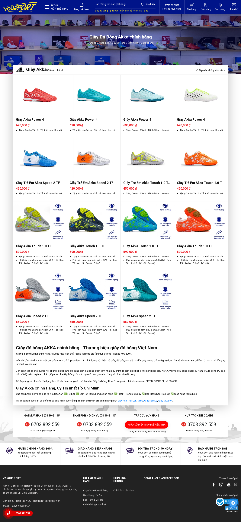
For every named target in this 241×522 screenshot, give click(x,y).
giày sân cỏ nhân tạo (131, 10)
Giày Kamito (150, 400)
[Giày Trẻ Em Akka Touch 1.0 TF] (147, 158)
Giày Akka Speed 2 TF (32, 316)
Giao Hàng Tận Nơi (92, 495)
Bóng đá (104, 43)
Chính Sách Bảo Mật (123, 490)
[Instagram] (219, 485)
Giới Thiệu (8, 500)
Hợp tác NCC (23, 500)
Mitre (140, 400)
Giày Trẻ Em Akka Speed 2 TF (38, 183)
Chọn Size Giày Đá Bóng (95, 490)
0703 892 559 (45, 424)
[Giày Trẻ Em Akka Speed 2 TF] (40, 158)
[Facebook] (212, 485)
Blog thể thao (81, 9)
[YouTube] (227, 485)
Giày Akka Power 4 (30, 119)
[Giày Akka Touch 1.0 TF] (40, 221)
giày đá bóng (101, 10)
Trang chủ (92, 43)
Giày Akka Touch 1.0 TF (34, 246)
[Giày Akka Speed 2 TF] (40, 291)
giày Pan (114, 10)
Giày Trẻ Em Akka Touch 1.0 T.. (146, 183)
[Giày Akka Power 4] (40, 95)
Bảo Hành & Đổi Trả (93, 500)
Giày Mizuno (165, 400)
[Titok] (234, 485)
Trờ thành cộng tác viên (46, 500)
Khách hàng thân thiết (94, 504)
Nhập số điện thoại (146, 424)
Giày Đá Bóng (118, 43)
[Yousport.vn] (20, 7)
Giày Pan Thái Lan (127, 400)
